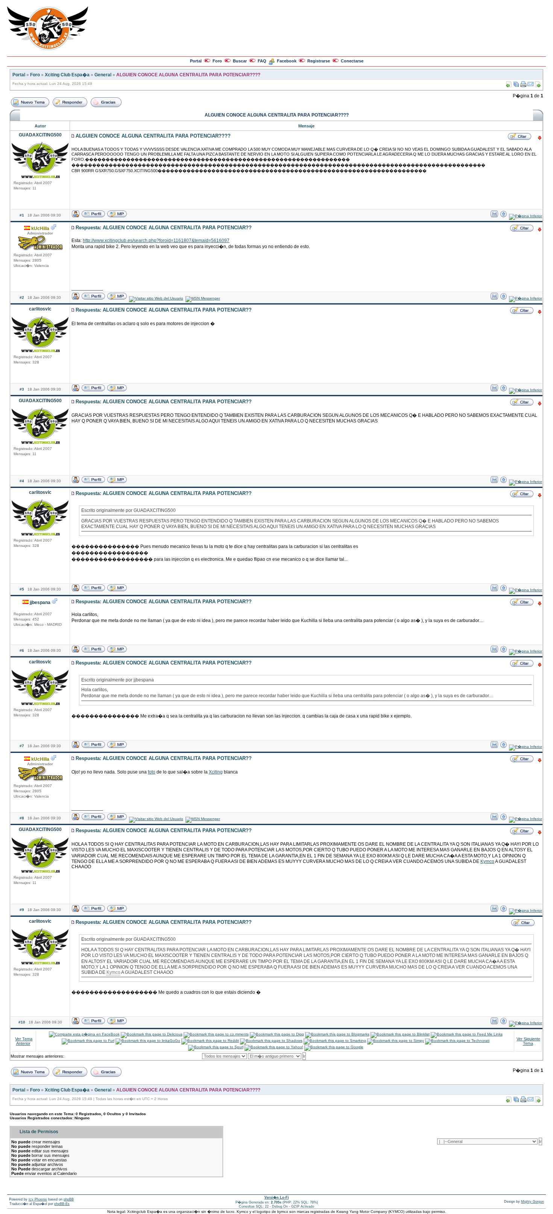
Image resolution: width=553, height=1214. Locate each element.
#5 (22, 589)
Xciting (216, 772)
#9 (22, 910)
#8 (22, 818)
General (102, 74)
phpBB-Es (62, 1204)
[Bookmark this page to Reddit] (210, 1040)
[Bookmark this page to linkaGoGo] (147, 1040)
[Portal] (47, 48)
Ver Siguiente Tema (528, 1041)
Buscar (240, 61)
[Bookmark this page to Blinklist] (400, 1034)
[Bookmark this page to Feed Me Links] (467, 1034)
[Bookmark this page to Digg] (277, 1034)
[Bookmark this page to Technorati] (457, 1040)
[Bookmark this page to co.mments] (216, 1034)
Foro (217, 61)
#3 (22, 389)
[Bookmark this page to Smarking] (335, 1040)
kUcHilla (40, 228)
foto (151, 772)
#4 (22, 481)
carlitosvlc (40, 309)
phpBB (69, 1199)
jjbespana (40, 602)
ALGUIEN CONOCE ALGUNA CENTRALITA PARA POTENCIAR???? (188, 74)
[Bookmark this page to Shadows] (271, 1040)
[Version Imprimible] (523, 86)
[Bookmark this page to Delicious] (151, 1034)
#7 (22, 746)
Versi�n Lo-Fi (276, 1197)
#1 (22, 215)
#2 (22, 297)
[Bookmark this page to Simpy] (395, 1040)
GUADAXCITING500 (40, 135)
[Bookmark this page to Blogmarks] (337, 1034)
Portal (196, 61)
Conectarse (352, 61)
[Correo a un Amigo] (530, 86)
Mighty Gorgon (532, 1201)
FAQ (262, 61)
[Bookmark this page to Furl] (88, 1040)
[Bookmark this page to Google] (333, 1047)
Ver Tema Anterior (23, 1041)
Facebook (286, 61)
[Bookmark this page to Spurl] (215, 1047)
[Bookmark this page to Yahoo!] (274, 1047)
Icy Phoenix (38, 1199)
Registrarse (318, 61)
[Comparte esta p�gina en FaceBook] (84, 1034)
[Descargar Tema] (516, 86)
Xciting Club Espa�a (67, 74)
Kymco (487, 861)
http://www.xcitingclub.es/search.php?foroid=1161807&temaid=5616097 (156, 240)
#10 (21, 1022)
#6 (22, 650)
